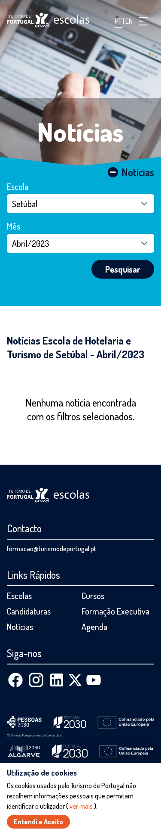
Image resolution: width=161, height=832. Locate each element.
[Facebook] (15, 680)
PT (119, 21)
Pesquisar (122, 269)
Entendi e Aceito (38, 821)
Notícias (80, 131)
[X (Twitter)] (75, 680)
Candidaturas (29, 611)
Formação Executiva (115, 611)
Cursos (93, 595)
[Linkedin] (56, 680)
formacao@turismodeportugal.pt (51, 548)
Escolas (19, 595)
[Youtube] (93, 680)
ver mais (81, 806)
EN (129, 21)
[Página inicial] (48, 20)
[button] (143, 21)
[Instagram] (36, 680)
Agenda (94, 626)
